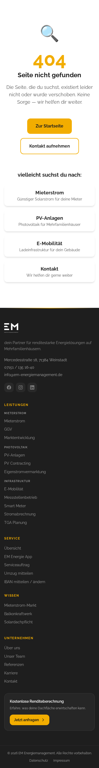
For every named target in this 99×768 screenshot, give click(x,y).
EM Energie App (18, 557)
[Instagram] (20, 387)
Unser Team (14, 656)
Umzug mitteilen (18, 573)
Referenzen (14, 664)
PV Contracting (17, 463)
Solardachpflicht (18, 622)
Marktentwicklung (19, 438)
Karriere (11, 673)
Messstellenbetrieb (20, 497)
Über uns (12, 648)
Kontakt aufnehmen (49, 146)
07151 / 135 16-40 (19, 367)
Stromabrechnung (20, 514)
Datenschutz (38, 760)
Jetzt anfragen (26, 720)
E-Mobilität (13, 489)
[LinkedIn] (32, 387)
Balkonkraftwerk (18, 614)
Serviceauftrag (17, 565)
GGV (8, 429)
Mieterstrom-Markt (20, 605)
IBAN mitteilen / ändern (24, 582)
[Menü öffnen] (89, 9)
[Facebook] (9, 387)
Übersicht (12, 548)
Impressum (61, 760)
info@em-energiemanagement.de (33, 375)
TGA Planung (15, 522)
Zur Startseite (49, 126)
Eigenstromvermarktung (25, 472)
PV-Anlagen (14, 455)
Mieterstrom (14, 421)
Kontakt (10, 681)
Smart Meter (15, 506)
